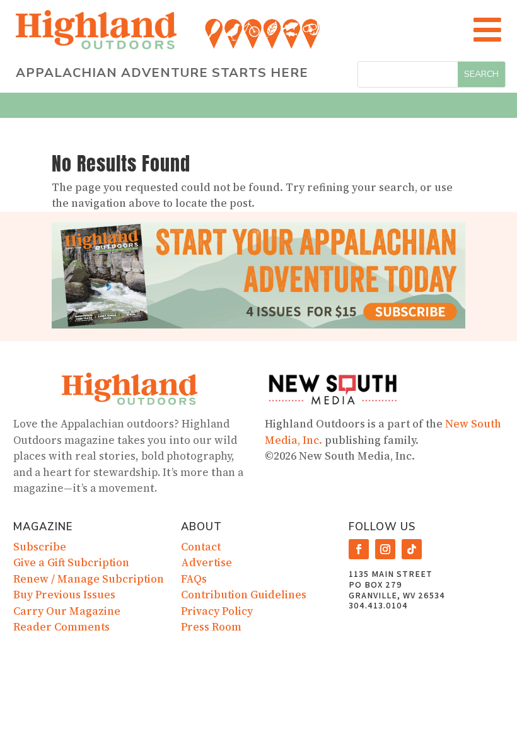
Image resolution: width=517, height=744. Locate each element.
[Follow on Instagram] (385, 549)
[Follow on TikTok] (412, 549)
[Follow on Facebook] (359, 549)
